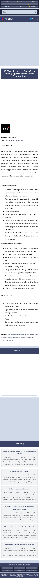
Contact (19, 568)
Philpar (9, 19)
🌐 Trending (34, 19)
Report (19, 570)
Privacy (7, 570)
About (7, 568)
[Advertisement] (19, 44)
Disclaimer (32, 568)
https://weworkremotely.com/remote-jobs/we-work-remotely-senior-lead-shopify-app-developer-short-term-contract (19, 337)
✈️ (32, 1)
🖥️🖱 (19, 6)
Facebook (31, 570)
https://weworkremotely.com (14, 140)
